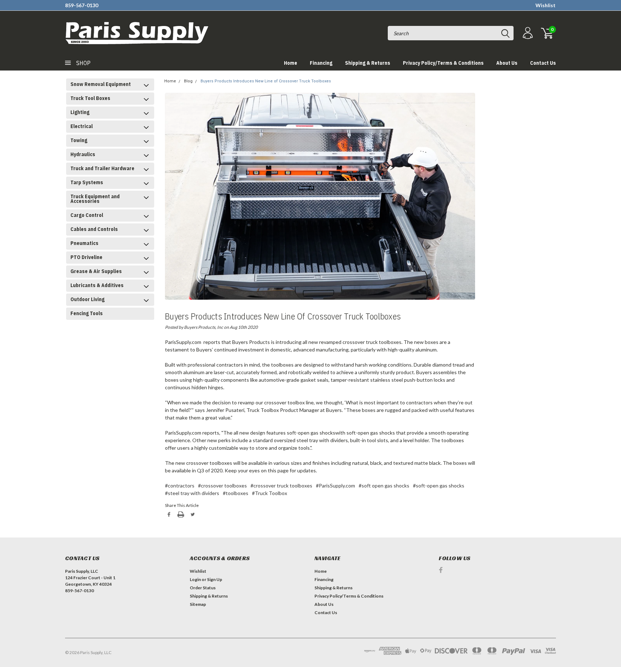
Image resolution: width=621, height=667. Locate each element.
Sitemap (198, 604)
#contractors (179, 485)
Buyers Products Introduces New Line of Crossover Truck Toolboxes (266, 81)
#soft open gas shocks (384, 485)
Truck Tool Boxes (90, 98)
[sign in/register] (527, 33)
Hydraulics (82, 154)
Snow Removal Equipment (100, 84)
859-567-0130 (81, 5)
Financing (321, 63)
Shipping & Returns (367, 63)
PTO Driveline (86, 257)
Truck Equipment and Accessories (95, 198)
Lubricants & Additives (97, 285)
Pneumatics (84, 243)
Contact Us (543, 63)
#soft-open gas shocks (438, 485)
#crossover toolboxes (222, 485)
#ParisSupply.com (335, 485)
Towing (78, 140)
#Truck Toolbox (269, 493)
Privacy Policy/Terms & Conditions (443, 63)
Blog (188, 81)
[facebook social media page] (440, 570)
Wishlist (545, 5)
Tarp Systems (86, 182)
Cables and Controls (94, 229)
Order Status (203, 587)
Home (290, 63)
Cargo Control (86, 215)
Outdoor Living (87, 299)
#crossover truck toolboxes (281, 485)
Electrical (81, 126)
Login (195, 579)
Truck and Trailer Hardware (102, 168)
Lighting (79, 112)
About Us (507, 63)
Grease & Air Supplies (96, 271)
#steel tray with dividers (192, 493)
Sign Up (214, 579)
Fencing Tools (86, 313)
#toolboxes (235, 493)
